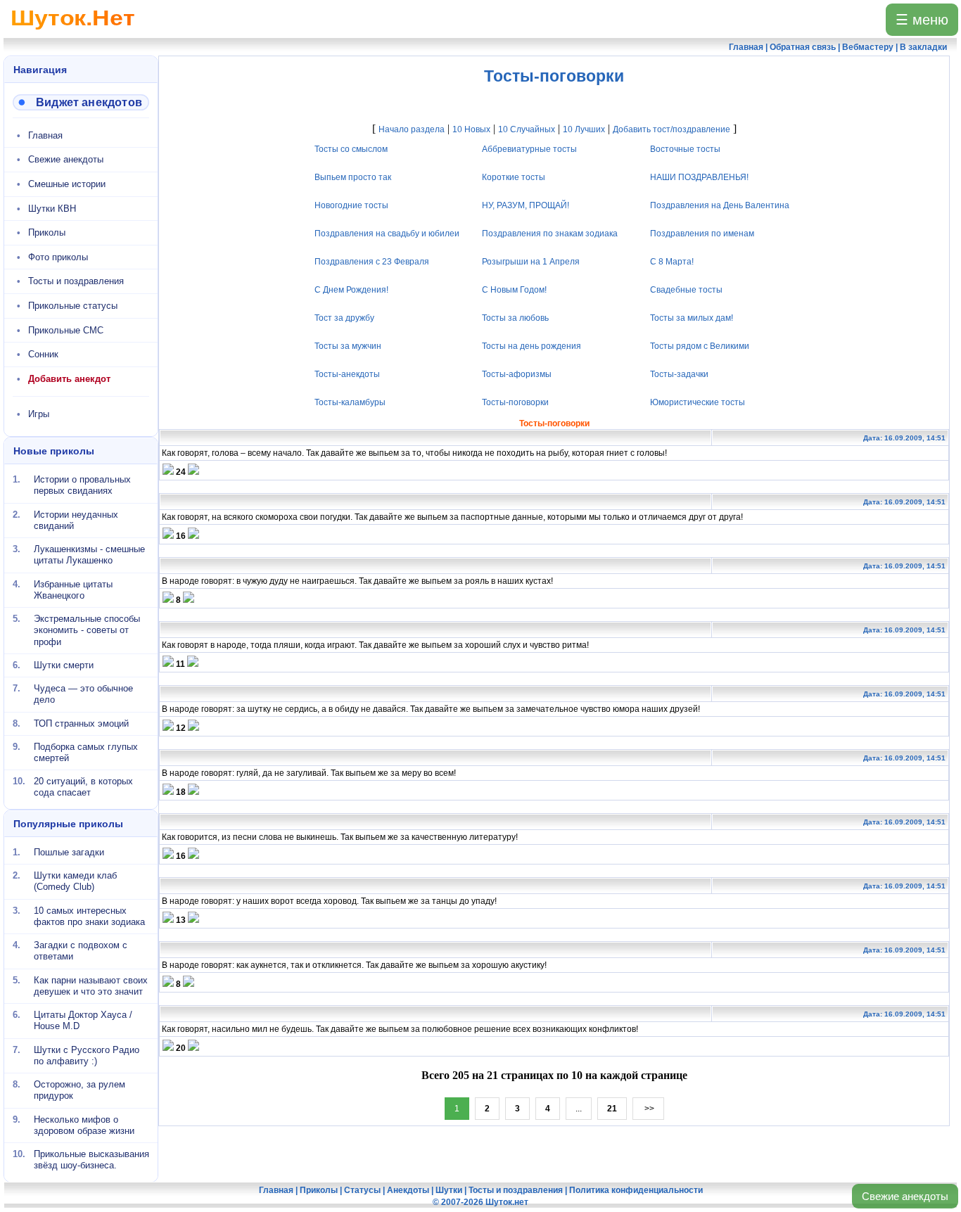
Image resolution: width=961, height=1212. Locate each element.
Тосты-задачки (679, 374)
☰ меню (922, 19)
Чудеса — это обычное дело (83, 694)
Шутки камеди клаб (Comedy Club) (75, 881)
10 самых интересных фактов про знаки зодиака (89, 915)
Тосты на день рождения (532, 346)
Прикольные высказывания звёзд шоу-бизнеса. (91, 1159)
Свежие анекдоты (905, 1196)
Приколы (46, 232)
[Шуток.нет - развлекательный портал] (73, 32)
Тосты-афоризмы (517, 374)
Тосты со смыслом (351, 149)
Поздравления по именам (702, 233)
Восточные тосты (685, 149)
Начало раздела (411, 129)
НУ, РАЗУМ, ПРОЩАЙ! (526, 205)
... (578, 1109)
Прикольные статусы (72, 305)
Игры (38, 414)
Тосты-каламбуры (350, 402)
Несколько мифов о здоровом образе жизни (84, 1124)
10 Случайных (526, 129)
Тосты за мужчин (347, 346)
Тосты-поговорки (516, 402)
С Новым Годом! (515, 290)
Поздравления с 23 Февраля (371, 262)
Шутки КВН (52, 208)
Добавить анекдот (69, 379)
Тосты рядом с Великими (699, 346)
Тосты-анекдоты (347, 374)
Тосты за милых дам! (691, 318)
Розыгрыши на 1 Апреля (531, 262)
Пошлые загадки (69, 852)
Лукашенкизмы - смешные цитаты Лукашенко (89, 555)
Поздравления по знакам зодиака (550, 233)
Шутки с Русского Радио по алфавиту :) (86, 1055)
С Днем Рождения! (351, 290)
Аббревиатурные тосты (530, 149)
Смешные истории (67, 184)
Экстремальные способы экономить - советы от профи (87, 630)
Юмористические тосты (697, 402)
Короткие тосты (514, 177)
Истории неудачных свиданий (76, 519)
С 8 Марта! (672, 262)
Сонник (43, 354)
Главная (45, 135)
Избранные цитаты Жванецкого (73, 589)
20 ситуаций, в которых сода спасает (83, 787)
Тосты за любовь (516, 318)
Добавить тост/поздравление (671, 129)
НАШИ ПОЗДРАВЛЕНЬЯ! (699, 177)
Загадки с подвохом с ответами (80, 951)
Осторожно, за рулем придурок (79, 1090)
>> (648, 1109)
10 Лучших (584, 129)
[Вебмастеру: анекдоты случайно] (81, 102)
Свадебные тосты (686, 290)
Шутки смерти (64, 665)
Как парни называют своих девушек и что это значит (91, 985)
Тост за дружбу (344, 318)
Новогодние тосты (351, 205)
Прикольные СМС (65, 330)
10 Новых (471, 129)
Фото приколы (58, 257)
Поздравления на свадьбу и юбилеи (386, 233)
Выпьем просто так (352, 177)
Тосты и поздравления (76, 281)
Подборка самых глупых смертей (86, 752)
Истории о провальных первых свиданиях (82, 485)
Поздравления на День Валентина (719, 205)
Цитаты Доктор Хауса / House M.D (83, 1020)
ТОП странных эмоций (81, 722)
